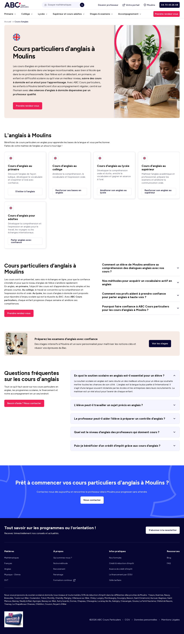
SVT (6, 580)
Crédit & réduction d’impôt (121, 563)
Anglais (7, 569)
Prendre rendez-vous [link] (166, 14)
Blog (169, 558)
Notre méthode (60, 563)
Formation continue (62, 580)
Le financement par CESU (120, 574)
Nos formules (115, 558)
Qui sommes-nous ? (62, 558)
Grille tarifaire (115, 580)
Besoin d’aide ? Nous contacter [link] (24, 403)
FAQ (169, 563)
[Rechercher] (82, 5)
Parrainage (58, 574)
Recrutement (59, 569)
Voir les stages (160, 343)
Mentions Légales (170, 619)
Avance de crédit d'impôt (120, 569)
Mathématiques (11, 558)
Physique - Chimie (12, 574)
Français (8, 563)
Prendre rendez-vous (27, 105)
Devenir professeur (108, 5)
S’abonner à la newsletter (163, 530)
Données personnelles (145, 619)
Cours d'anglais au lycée (113, 166)
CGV (127, 619)
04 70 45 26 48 (169, 4)
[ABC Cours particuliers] (16, 5)
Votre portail (132, 5)
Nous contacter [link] (92, 500)
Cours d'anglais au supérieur (154, 167)
